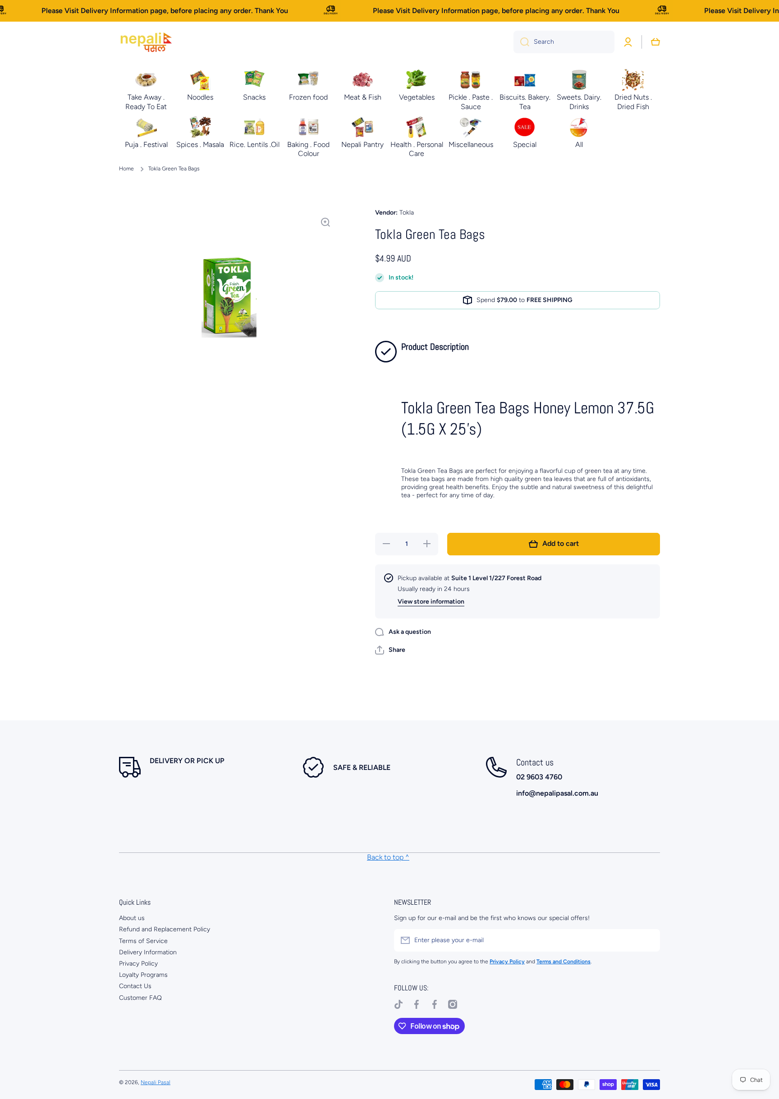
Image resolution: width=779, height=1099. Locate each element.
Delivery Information (148, 952)
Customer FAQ (140, 998)
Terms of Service (143, 941)
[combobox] (563, 42)
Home (126, 168)
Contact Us (135, 986)
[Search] (521, 42)
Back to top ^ (388, 857)
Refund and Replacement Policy (164, 929)
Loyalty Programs (143, 975)
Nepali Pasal (155, 1082)
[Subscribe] (648, 940)
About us (132, 918)
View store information (431, 601)
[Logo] (146, 42)
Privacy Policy (138, 963)
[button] (390, 650)
